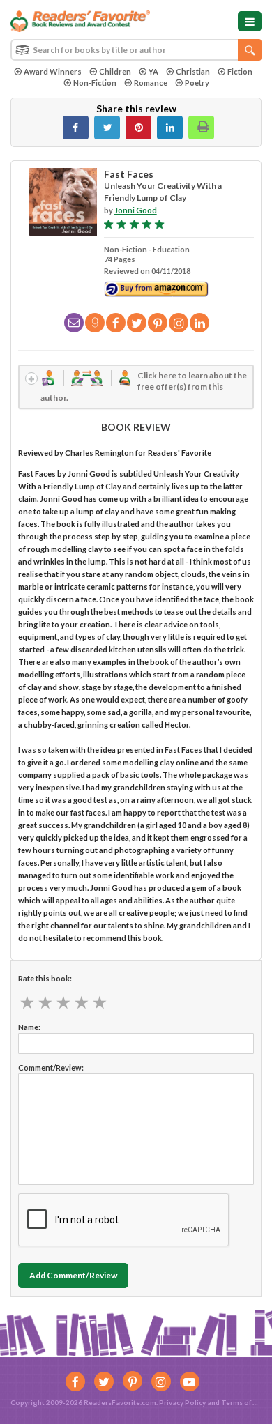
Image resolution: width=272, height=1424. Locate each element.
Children (115, 71)
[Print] (201, 127)
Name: (29, 1027)
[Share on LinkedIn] (170, 127)
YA (153, 71)
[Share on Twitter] (107, 127)
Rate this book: (45, 978)
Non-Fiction (94, 82)
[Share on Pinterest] (138, 127)
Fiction (239, 71)
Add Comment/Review (73, 1275)
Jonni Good (135, 210)
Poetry (197, 82)
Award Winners (53, 71)
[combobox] (136, 49)
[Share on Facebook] (76, 127)
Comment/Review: (51, 1067)
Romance (150, 82)
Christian (193, 71)
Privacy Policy (182, 1402)
